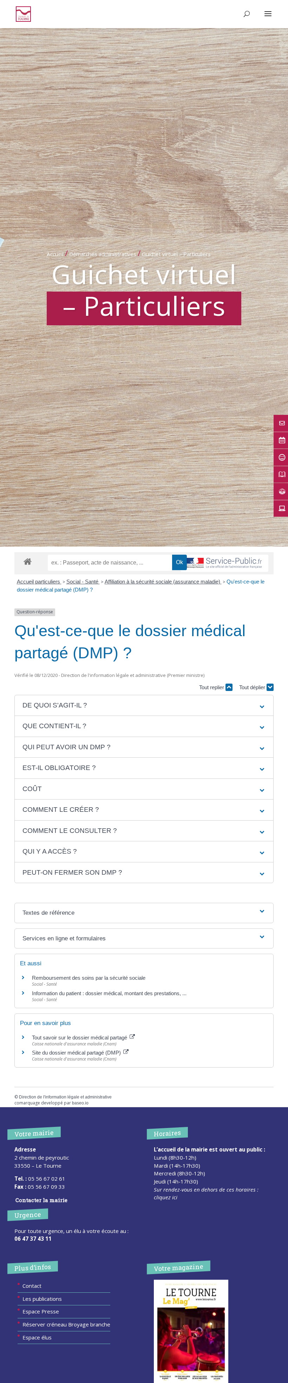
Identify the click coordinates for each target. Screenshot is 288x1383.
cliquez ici (165, 1197)
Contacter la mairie (41, 1199)
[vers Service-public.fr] (224, 563)
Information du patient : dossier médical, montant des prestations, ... (109, 993)
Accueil (55, 253)
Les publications (42, 1298)
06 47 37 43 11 (33, 1238)
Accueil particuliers (39, 582)
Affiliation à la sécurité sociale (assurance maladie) (163, 582)
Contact (31, 1285)
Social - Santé (83, 582)
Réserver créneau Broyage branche (66, 1324)
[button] (143, 705)
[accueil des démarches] (27, 561)
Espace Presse (40, 1311)
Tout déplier (253, 687)
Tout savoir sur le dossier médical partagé (80, 1037)
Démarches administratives (102, 253)
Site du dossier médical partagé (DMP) (77, 1053)
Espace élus (37, 1337)
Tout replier (212, 687)
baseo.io (80, 1103)
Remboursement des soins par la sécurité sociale (88, 978)
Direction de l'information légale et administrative (65, 1097)
